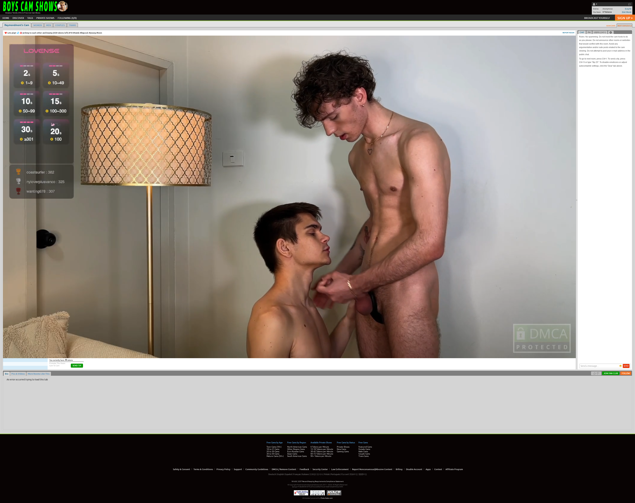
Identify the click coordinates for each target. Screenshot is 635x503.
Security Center (320, 469)
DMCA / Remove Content (284, 469)
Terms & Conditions (203, 469)
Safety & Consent (181, 469)
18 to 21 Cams (273, 449)
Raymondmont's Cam (16, 25)
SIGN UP (623, 18)
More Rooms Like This (39, 373)
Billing (399, 469)
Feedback (304, 469)
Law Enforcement (340, 469)
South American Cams (297, 456)
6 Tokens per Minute (320, 447)
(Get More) (626, 12)
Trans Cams (364, 456)
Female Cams (364, 449)
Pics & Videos (18, 373)
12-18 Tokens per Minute (322, 449)
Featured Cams (365, 447)
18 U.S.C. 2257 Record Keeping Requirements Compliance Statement (317, 481)
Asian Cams (292, 454)
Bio (6, 373)
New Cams (341, 449)
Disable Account (414, 469)
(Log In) (628, 9)
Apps (428, 469)
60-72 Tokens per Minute (322, 454)
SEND (626, 366)
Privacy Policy (223, 469)
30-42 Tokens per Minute (322, 451)
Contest (438, 469)
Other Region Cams (296, 449)
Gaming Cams (343, 451)
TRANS (72, 25)
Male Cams (363, 451)
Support (238, 469)
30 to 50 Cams (273, 454)
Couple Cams (364, 454)
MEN (48, 25)
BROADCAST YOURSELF (597, 18)
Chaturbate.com (326, 498)
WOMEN (37, 25)
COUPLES (60, 25)
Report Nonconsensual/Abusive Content (372, 469)
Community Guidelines (256, 469)
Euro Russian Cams (295, 451)
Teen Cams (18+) (274, 447)
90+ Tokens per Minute (321, 456)
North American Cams (297, 447)
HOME (5, 18)
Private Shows (343, 447)
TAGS (30, 18)
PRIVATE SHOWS (45, 18)
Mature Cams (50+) (275, 456)
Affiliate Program (454, 469)
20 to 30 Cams (273, 451)
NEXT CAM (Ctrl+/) (625, 26)
